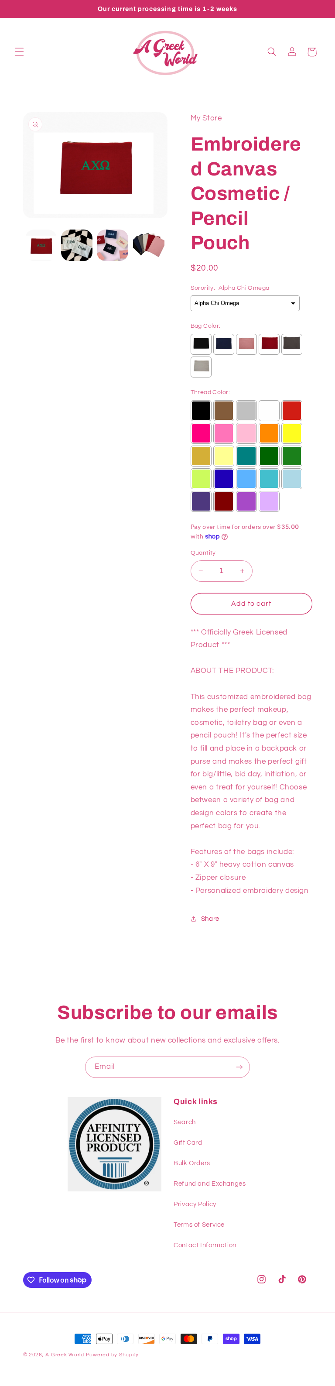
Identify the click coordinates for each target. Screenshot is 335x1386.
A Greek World (64, 1354)
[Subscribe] (239, 1067)
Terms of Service (199, 1224)
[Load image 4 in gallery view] (148, 245)
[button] (19, 52)
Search (185, 1122)
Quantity (203, 553)
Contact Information (205, 1245)
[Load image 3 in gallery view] (112, 245)
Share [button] (210, 919)
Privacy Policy (195, 1204)
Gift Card (188, 1142)
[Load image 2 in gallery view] (76, 245)
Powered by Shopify (112, 1354)
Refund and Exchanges (210, 1183)
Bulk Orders (192, 1163)
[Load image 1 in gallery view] (41, 245)
